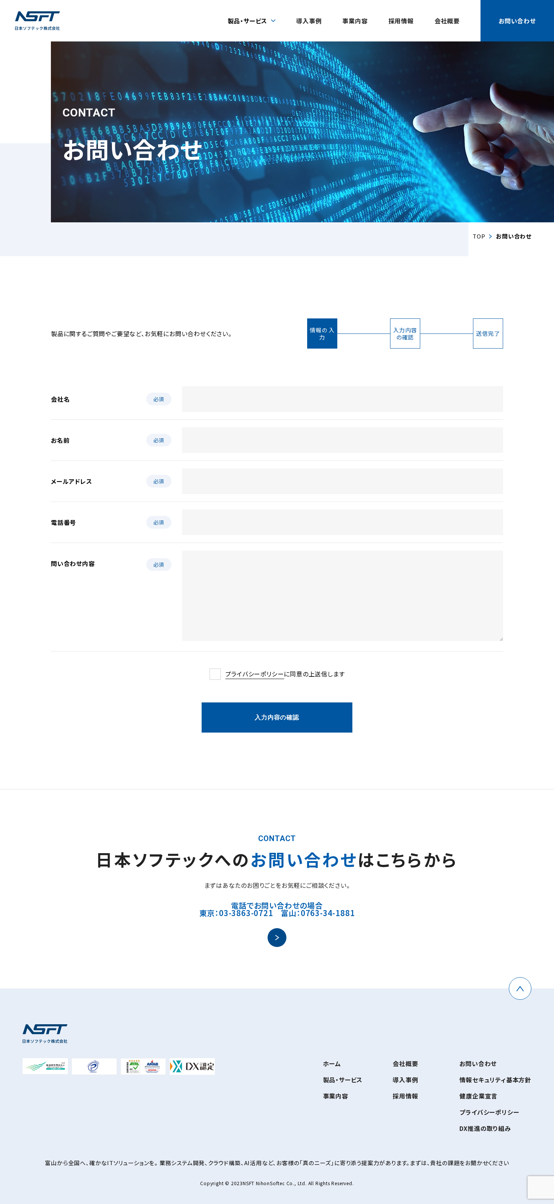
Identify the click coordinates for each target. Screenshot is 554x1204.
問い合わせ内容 (73, 563)
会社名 (60, 399)
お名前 (60, 440)
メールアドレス (71, 481)
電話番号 (63, 522)
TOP (479, 236)
